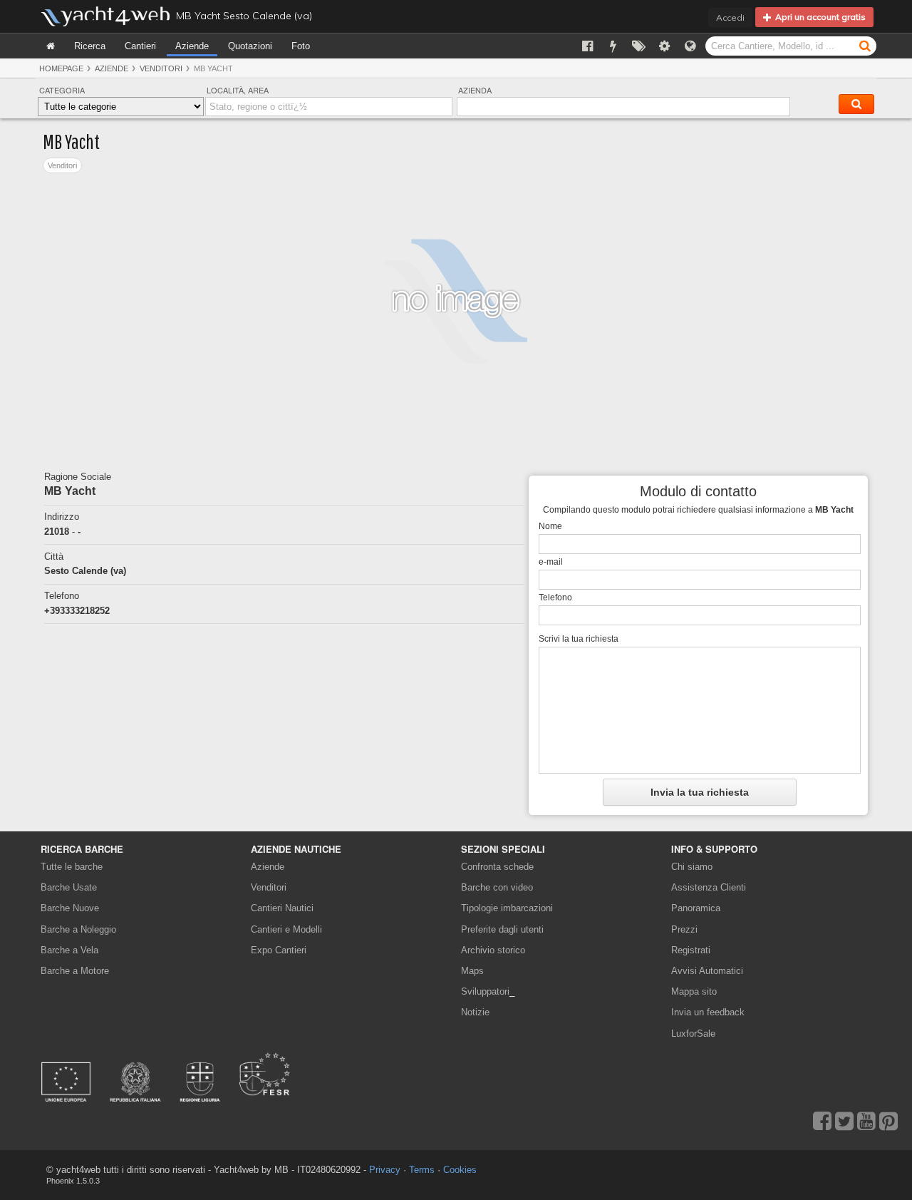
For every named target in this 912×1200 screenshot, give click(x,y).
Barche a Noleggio (78, 929)
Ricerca (89, 46)
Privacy (384, 1169)
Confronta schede (497, 866)
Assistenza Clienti (708, 887)
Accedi (730, 17)
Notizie (475, 1012)
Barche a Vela (69, 950)
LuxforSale (693, 1033)
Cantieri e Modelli (286, 929)
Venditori (161, 68)
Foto (300, 46)
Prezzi (684, 929)
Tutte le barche (72, 866)
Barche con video (497, 887)
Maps (472, 970)
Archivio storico (493, 950)
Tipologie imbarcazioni (507, 908)
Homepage (61, 68)
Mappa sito (694, 991)
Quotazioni (250, 46)
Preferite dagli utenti (502, 929)
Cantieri (140, 46)
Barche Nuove (70, 908)
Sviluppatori (487, 991)
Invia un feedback (708, 1012)
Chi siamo (691, 866)
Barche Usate (69, 887)
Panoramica (695, 908)
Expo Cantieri (278, 950)
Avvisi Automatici (707, 970)
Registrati (690, 950)
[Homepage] (50, 46)
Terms (422, 1169)
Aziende (192, 46)
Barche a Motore (75, 970)
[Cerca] (865, 45)
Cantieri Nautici (282, 908)
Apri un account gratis (818, 16)
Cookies (460, 1169)
